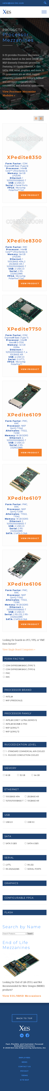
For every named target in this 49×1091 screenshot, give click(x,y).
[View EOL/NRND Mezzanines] (25, 965)
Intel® (9, 697)
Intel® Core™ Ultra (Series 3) (21, 720)
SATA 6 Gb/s (33, 843)
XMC (8, 677)
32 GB (22, 775)
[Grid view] (36, 118)
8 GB (8, 775)
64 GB (37, 775)
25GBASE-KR (33, 796)
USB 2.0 (9, 822)
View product (30, 195)
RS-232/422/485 (12, 869)
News (24, 1062)
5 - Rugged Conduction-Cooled (22, 755)
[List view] (41, 118)
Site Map (24, 1080)
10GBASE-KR (33, 801)
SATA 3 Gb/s (11, 843)
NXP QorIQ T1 (12, 728)
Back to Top (24, 1018)
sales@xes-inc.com (13, 3)
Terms (24, 1075)
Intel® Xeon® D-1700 (16, 724)
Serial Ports (34, 869)
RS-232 (30, 865)
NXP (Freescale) (14, 700)
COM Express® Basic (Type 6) (20, 669)
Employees (24, 1058)
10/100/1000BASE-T (14, 801)
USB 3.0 (30, 822)
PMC (8, 673)
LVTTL (8, 865)
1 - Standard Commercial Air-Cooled (25, 751)
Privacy (24, 1071)
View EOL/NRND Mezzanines (22, 995)
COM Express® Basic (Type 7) (20, 665)
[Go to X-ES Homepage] (25, 1028)
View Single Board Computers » (19, 649)
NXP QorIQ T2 (12, 732)
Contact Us (24, 1066)
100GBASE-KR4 (13, 796)
